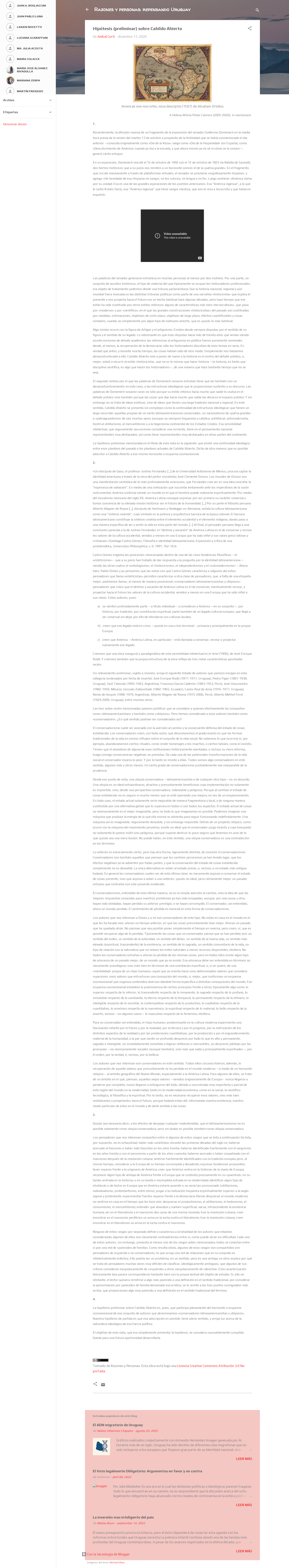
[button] (249, 29)
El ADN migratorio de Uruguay (118, 1425)
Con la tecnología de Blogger (108, 1554)
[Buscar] (257, 11)
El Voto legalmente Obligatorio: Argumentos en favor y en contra (147, 1471)
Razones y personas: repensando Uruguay (142, 9)
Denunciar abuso (15, 124)
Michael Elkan (117, 1562)
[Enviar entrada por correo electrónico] (103, 1386)
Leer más (244, 1459)
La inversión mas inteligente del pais (123, 1517)
